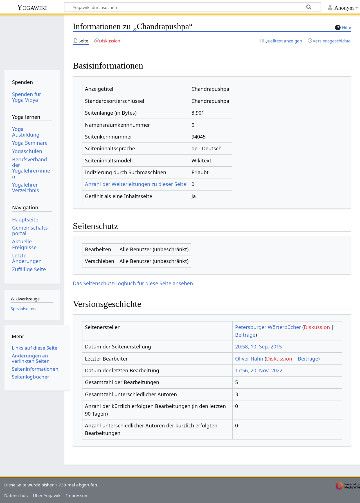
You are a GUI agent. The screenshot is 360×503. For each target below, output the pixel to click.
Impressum (77, 495)
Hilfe (346, 27)
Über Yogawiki (47, 495)
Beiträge (245, 334)
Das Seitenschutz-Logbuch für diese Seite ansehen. (133, 283)
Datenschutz (16, 495)
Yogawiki (32, 7)
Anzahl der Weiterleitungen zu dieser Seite (135, 184)
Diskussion (317, 327)
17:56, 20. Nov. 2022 (258, 370)
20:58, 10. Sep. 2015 (258, 346)
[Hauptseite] (31, 41)
